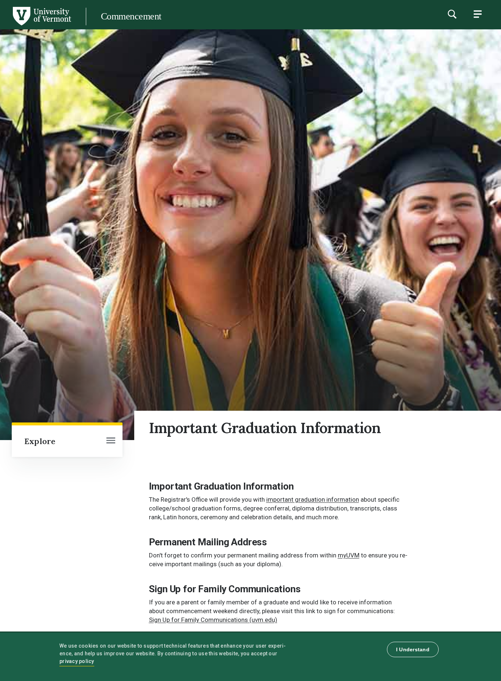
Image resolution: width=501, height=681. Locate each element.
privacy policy (76, 661)
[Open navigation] (111, 441)
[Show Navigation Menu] (477, 14)
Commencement (131, 16)
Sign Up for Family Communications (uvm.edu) (213, 619)
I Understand (412, 649)
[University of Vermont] (41, 25)
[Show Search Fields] (452, 14)
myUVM (348, 555)
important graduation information (312, 499)
